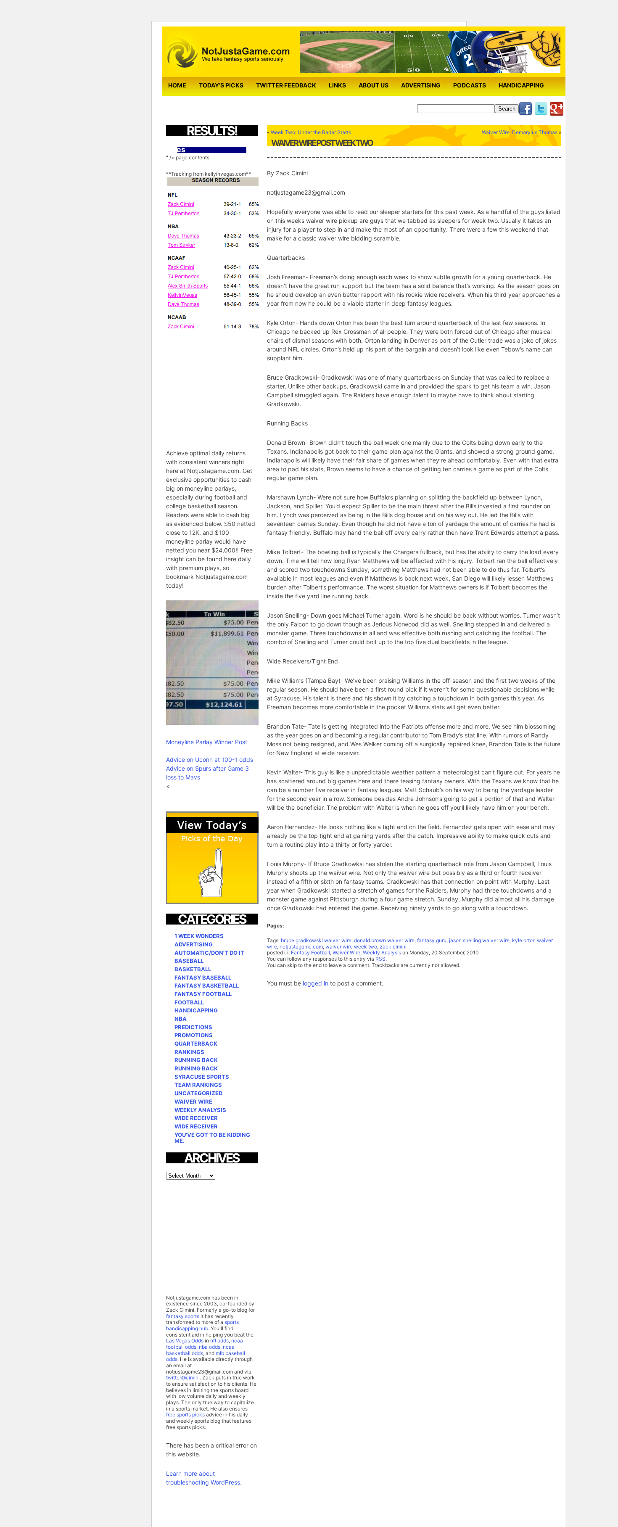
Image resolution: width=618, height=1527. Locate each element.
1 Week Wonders (199, 936)
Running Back (196, 1060)
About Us (373, 85)
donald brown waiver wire (384, 940)
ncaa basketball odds (200, 1350)
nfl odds (219, 1340)
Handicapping (521, 85)
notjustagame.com (301, 946)
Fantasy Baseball (202, 977)
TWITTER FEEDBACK (286, 85)
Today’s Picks (221, 85)
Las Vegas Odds (184, 1340)
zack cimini (393, 946)
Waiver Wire (346, 952)
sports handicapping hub (202, 1325)
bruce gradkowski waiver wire (316, 940)
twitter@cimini (183, 1377)
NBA (180, 1018)
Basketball (192, 969)
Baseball (188, 960)
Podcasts (469, 85)
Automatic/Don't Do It (209, 952)
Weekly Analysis (382, 952)
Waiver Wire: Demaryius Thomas (519, 132)
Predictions (193, 1027)
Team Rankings (198, 1084)
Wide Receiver (196, 1118)
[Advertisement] (229, 384)
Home (177, 85)
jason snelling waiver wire (479, 940)
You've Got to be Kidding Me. (212, 1137)
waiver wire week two (351, 946)
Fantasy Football (310, 952)
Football (189, 1002)
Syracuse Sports (201, 1076)
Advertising (421, 85)
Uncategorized (198, 1093)
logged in (315, 983)
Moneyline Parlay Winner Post (206, 741)
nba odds (209, 1347)
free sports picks (185, 1414)
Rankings (189, 1052)
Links (337, 85)
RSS (380, 959)
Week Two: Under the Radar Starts (311, 132)
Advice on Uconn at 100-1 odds (209, 759)
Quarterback (195, 1043)
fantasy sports (182, 1316)
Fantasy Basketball (206, 985)
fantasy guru (431, 940)
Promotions (193, 1035)
